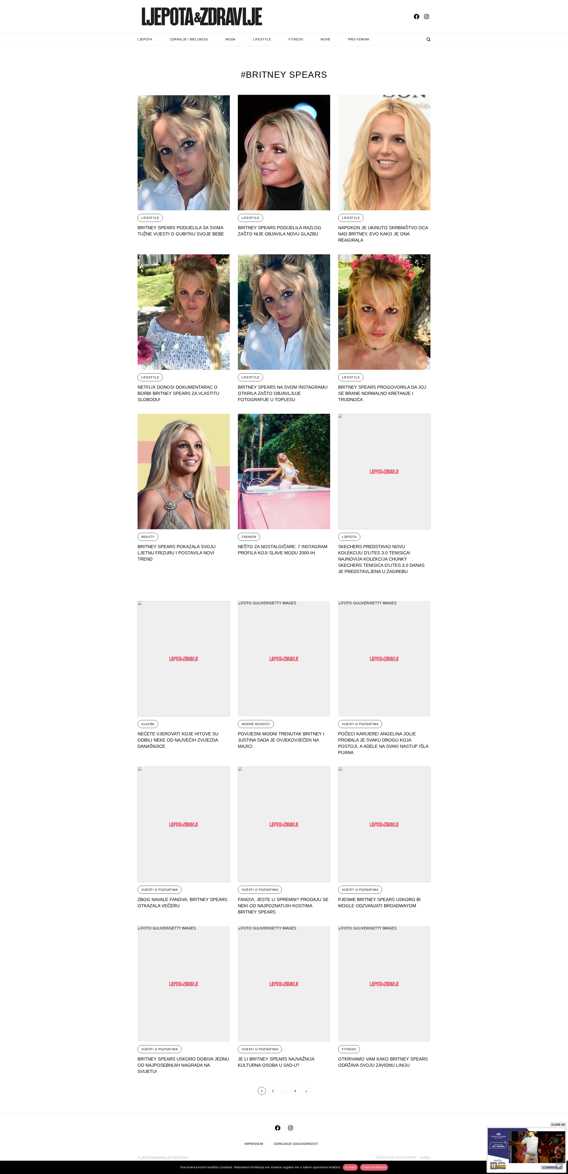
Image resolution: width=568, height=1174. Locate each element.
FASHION (249, 537)
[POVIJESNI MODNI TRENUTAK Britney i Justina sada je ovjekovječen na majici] (284, 658)
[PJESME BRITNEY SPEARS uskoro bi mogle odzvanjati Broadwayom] (384, 824)
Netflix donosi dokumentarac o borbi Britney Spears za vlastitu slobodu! (178, 393)
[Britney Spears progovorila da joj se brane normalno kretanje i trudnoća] (384, 312)
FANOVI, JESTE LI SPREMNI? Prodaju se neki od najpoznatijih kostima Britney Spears (283, 905)
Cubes (425, 1157)
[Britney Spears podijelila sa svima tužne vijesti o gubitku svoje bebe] (184, 152)
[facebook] (416, 16)
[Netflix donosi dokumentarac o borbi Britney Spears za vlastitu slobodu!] (184, 312)
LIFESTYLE (150, 218)
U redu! (350, 1167)
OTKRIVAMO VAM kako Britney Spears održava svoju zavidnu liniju (383, 1062)
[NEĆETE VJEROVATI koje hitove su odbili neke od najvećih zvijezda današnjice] (184, 658)
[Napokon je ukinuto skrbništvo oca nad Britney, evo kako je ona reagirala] (384, 152)
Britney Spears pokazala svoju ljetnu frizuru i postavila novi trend (176, 552)
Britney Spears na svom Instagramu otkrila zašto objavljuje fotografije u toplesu (282, 393)
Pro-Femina (358, 39)
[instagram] (426, 16)
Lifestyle (262, 39)
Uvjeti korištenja (374, 1167)
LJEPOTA (349, 537)
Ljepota (145, 39)
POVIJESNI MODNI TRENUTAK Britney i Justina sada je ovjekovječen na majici (281, 740)
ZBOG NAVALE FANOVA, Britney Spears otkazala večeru (182, 902)
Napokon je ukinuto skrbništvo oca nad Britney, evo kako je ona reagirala (383, 234)
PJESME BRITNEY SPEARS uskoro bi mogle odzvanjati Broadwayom (379, 902)
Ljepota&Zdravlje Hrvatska (164, 1157)
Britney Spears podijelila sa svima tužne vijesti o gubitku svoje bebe (181, 230)
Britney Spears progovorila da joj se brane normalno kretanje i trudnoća (382, 393)
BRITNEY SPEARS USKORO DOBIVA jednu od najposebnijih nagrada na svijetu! (183, 1065)
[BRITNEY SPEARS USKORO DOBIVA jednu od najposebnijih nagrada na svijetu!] (184, 984)
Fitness (296, 39)
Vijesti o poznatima (360, 724)
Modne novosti (256, 724)
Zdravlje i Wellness (189, 39)
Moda (230, 39)
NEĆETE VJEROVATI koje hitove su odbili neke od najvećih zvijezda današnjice (178, 740)
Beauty (147, 537)
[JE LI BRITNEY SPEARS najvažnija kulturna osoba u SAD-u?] (284, 984)
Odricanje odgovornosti (296, 1144)
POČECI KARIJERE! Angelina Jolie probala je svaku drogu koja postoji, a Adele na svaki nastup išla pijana (383, 743)
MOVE (325, 39)
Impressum (254, 1144)
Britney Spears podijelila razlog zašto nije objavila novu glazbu (279, 230)
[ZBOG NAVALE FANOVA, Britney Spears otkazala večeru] (184, 824)
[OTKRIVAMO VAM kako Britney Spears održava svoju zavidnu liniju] (384, 984)
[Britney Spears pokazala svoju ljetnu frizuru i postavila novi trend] (184, 471)
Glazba (147, 724)
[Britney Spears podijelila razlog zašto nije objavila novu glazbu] (284, 152)
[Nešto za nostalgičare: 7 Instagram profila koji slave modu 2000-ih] (284, 471)
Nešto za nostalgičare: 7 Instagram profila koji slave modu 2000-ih (282, 549)
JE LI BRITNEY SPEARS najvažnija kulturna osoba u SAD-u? (276, 1062)
